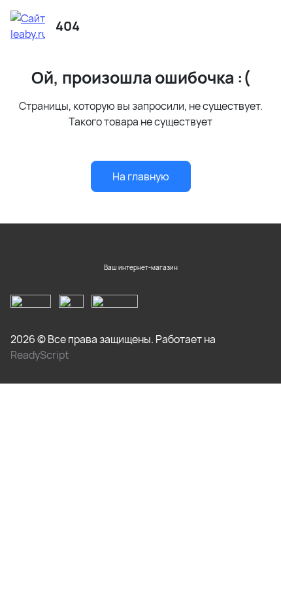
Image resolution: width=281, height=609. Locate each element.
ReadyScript (39, 355)
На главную (140, 176)
